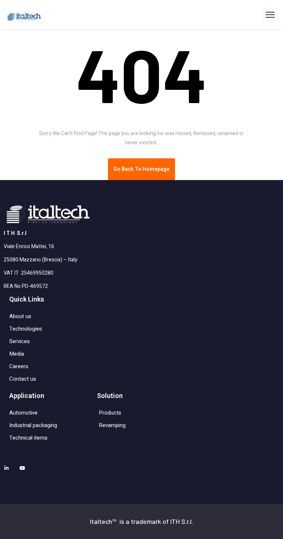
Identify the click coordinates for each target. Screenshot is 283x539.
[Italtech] (26, 15)
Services (19, 341)
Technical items (28, 438)
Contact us (22, 379)
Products (110, 413)
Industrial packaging (33, 425)
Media (16, 354)
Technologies (25, 329)
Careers (18, 366)
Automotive (23, 413)
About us (20, 316)
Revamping (112, 425)
